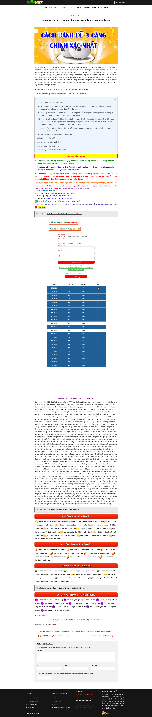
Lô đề (72, 8)
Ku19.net (84, 694)
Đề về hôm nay (81, 631)
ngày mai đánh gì (91, 631)
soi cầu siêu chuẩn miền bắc (49, 142)
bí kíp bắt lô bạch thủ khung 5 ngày (103, 636)
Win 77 (82, 705)
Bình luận (40, 650)
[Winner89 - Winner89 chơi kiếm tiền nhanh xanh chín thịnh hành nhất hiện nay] (34, 2)
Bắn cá (79, 8)
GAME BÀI (57, 8)
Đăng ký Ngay (39, 615)
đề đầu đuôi (73, 631)
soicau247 (109, 631)
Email (66, 665)
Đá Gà (65, 8)
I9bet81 (90, 694)
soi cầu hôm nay (100, 631)
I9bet (77, 705)
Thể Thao (48, 8)
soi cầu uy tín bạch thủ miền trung (51, 150)
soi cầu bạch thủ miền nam (48, 146)
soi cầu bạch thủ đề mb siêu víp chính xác (57, 134)
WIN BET (55, 624)
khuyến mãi (103, 8)
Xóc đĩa (87, 8)
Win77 (85, 707)
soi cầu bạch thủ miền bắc (48, 138)
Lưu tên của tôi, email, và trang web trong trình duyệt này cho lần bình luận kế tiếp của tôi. (66, 673)
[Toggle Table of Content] (114, 99)
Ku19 (93, 705)
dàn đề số (66, 631)
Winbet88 (79, 707)
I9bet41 (90, 707)
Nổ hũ (94, 8)
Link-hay (76, 16)
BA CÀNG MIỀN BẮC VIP (54, 103)
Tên (38, 665)
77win (78, 694)
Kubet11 (89, 705)
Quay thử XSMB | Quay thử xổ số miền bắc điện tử (54, 636)
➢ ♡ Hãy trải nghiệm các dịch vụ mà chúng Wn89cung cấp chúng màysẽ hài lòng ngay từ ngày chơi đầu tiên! (79, 129)
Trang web (94, 665)
